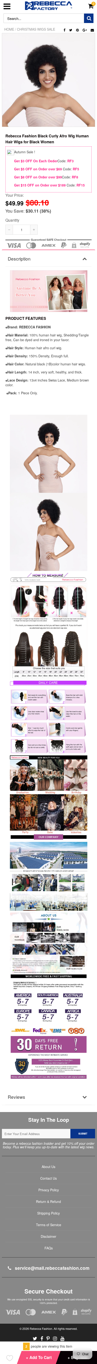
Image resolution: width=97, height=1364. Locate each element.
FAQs (48, 1248)
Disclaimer (48, 1236)
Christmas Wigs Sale (36, 29)
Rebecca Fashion (41, 1329)
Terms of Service (48, 1224)
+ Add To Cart (39, 1357)
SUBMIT (82, 1133)
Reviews (16, 1097)
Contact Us (48, 1178)
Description (19, 258)
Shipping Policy (48, 1213)
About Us (48, 1166)
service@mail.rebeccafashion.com (51, 1268)
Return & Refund (48, 1201)
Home (9, 29)
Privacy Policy (48, 1189)
